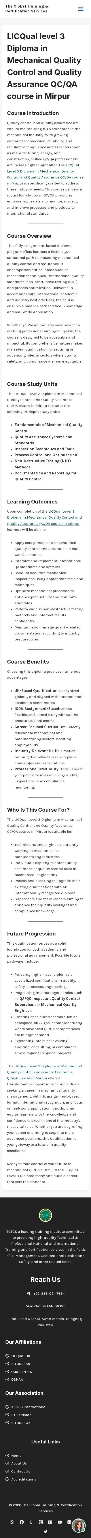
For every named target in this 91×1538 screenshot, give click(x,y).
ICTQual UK (20, 1422)
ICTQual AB (20, 1363)
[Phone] (31, 1522)
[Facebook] (22, 1522)
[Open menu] (80, 8)
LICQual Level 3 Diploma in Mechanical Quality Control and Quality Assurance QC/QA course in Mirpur (44, 517)
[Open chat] (79, 1525)
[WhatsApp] (12, 1522)
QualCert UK (21, 1371)
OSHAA (17, 1379)
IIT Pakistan (21, 1415)
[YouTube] (60, 1522)
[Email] (50, 1522)
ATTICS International (29, 1407)
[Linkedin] (69, 1522)
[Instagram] (41, 1522)
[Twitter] (45, 1532)
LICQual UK (20, 1356)
